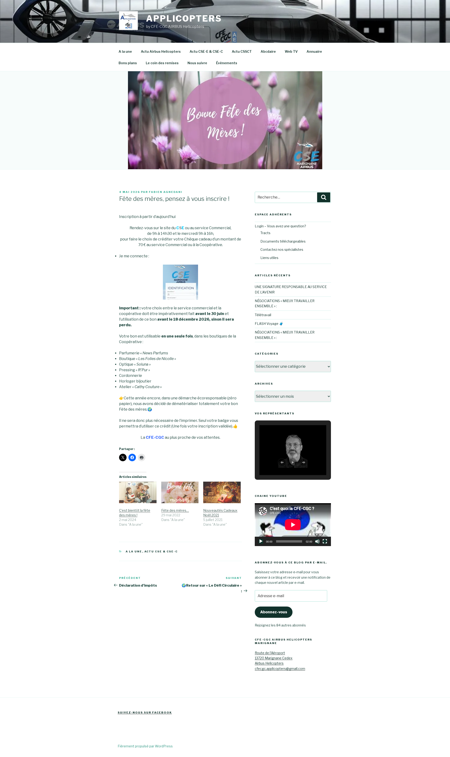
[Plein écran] (324, 541)
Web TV (291, 51)
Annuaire (314, 51)
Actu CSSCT (242, 51)
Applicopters (184, 18)
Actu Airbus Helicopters (161, 51)
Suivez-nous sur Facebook (145, 712)
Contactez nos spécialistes (281, 249)
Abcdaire (268, 51)
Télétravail (263, 315)
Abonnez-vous (273, 612)
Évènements (226, 63)
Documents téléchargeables (283, 241)
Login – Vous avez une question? (280, 226)
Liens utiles (269, 258)
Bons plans (128, 63)
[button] (282, 462)
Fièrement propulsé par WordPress (145, 746)
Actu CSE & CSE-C (161, 551)
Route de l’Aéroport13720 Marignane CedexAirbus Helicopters (273, 658)
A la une (125, 51)
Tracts (265, 233)
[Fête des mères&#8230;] (180, 492)
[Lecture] (261, 541)
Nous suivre (197, 63)
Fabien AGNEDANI (165, 192)
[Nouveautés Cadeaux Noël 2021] (222, 492)
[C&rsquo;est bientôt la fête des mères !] (138, 492)
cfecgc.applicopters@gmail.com (280, 669)
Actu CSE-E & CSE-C (206, 51)
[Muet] (317, 541)
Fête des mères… (175, 510)
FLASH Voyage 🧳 (269, 324)
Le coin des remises (162, 63)
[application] (293, 524)
